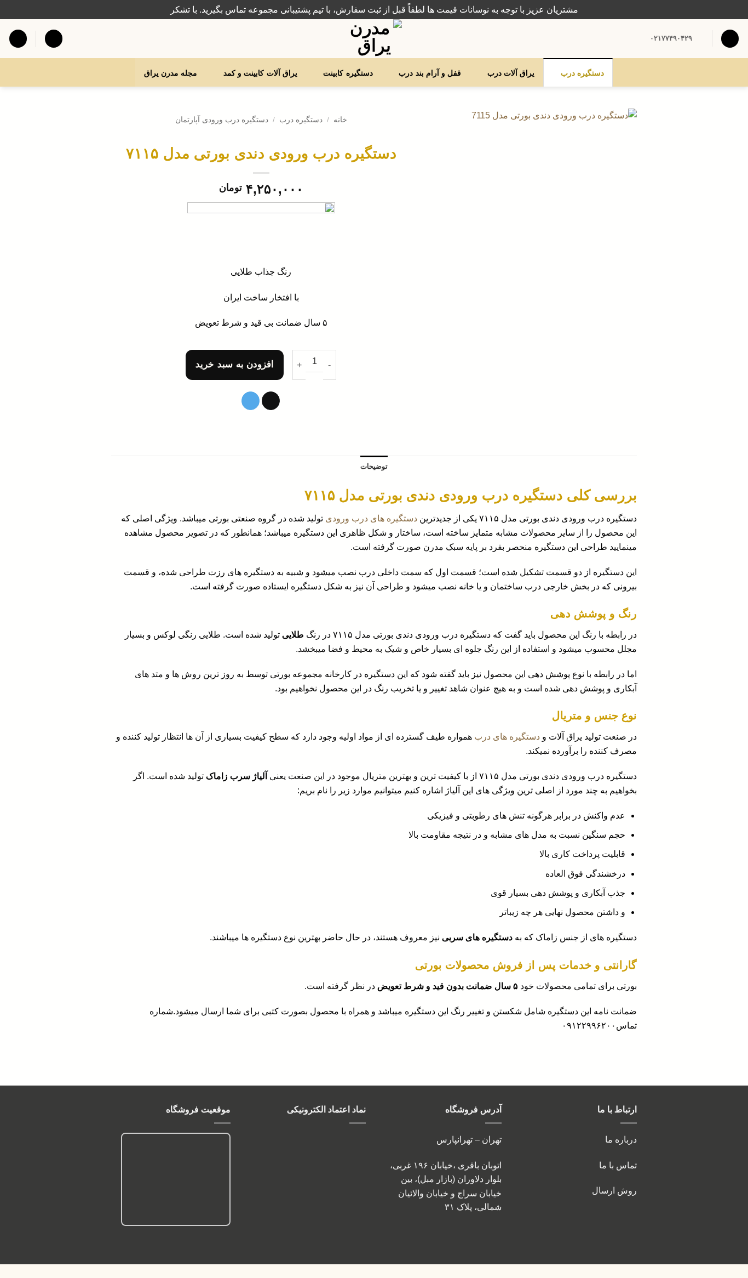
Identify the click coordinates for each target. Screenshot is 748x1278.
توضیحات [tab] (374, 466)
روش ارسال (614, 1190)
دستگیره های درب (507, 736)
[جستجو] (730, 39)
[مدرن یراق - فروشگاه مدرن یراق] (374, 38)
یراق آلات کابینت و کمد (260, 73)
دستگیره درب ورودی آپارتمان (221, 120)
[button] (53, 39)
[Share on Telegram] (250, 400)
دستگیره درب (582, 73)
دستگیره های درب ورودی (371, 518)
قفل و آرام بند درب (430, 73)
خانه (340, 120)
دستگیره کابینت (347, 73)
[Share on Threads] (271, 400)
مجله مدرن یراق (171, 73)
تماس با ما (617, 1165)
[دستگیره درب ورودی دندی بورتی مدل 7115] (532, 228)
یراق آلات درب (511, 73)
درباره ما (621, 1139)
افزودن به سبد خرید (234, 364)
